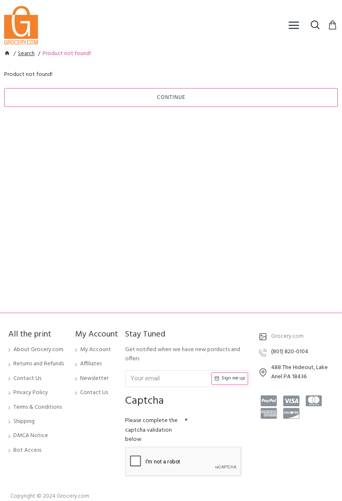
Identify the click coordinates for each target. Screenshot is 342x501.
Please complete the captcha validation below (151, 430)
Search (26, 53)
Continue (171, 97)
